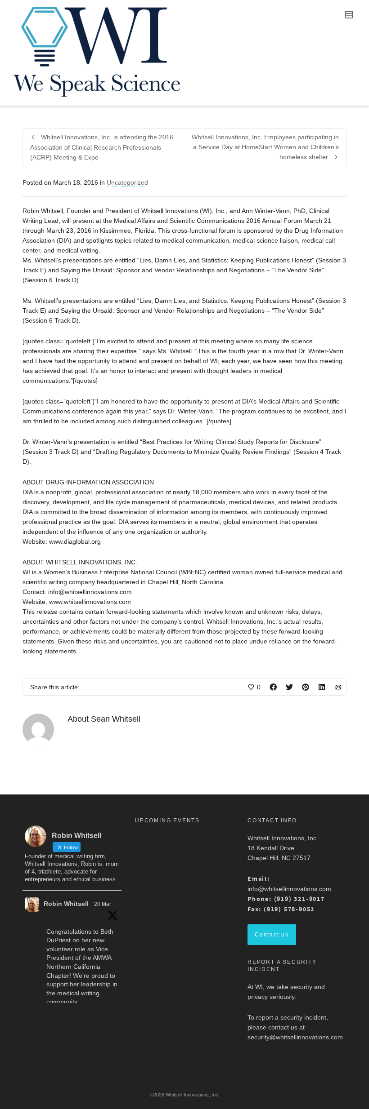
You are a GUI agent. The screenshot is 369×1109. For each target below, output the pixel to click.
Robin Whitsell (66, 903)
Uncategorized (127, 182)
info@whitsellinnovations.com (289, 888)
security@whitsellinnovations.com (295, 1037)
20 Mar (102, 904)
